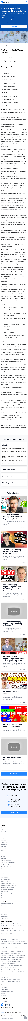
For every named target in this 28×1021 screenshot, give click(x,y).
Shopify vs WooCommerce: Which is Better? (10, 949)
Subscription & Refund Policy (7, 991)
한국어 (16, 1012)
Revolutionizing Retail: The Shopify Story (9, 939)
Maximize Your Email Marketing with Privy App (10, 979)
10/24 (19, 930)
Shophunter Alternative (5, 881)
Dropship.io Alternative (5, 879)
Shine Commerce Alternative (7, 893)
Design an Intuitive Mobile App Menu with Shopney (11, 969)
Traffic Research (4, 842)
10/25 (15, 930)
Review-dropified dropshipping (7, 883)
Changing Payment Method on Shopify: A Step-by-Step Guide (13, 947)
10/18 (11, 933)
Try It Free (14, 26)
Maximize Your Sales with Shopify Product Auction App (12, 957)
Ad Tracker (3, 829)
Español (8, 1015)
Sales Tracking (4, 831)
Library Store (3, 838)
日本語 (20, 1012)
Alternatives (3, 858)
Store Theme (3, 846)
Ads (2, 827)
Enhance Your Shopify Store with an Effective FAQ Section (13, 955)
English (2, 1012)
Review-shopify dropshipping (7, 889)
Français (17, 1015)
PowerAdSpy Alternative (6, 897)
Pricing (2, 850)
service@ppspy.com (5, 1001)
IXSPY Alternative (4, 871)
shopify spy (3, 873)
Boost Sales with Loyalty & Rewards (8, 974)
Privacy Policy (4, 987)
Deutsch (13, 1015)
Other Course (4, 914)
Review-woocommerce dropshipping (8, 885)
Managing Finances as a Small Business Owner (13, 448)
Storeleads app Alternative (6, 868)
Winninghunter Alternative (6, 866)
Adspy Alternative (4, 877)
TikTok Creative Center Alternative (8, 862)
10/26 (11, 930)
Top (25, 1018)
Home (2, 45)
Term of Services (4, 989)
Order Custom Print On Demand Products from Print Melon (13, 941)
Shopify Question (4, 916)
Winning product (4, 918)
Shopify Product (4, 836)
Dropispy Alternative (5, 895)
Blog (2, 905)
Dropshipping (8, 45)
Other (21, 925)
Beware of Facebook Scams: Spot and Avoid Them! (11, 965)
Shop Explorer (4, 840)
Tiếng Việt (23, 1015)
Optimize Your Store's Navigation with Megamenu (11, 967)
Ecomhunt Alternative (5, 864)
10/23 (23, 930)
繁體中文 (12, 1012)
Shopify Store (4, 844)
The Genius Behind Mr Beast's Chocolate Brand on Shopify (13, 951)
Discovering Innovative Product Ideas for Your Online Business (14, 971)
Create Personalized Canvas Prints (8, 963)
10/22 (2, 933)
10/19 (6, 933)
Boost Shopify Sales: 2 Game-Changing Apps (12, 461)
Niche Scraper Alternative (6, 860)
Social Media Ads (4, 912)
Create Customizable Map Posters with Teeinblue (11, 961)
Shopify (2, 908)
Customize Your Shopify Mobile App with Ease (10, 981)
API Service (3, 995)
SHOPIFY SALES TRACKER (7, 903)
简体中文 (7, 1012)
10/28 (2, 930)
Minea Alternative (4, 875)
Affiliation (3, 993)
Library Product (4, 834)
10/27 (6, 930)
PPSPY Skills (3, 848)
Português (3, 1015)
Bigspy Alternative (4, 891)
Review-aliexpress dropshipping (7, 887)
